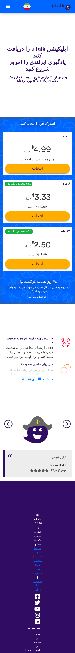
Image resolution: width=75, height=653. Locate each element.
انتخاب (37, 168)
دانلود (37, 589)
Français (29, 650)
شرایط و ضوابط (37, 296)
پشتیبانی (37, 581)
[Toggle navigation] (7, 6)
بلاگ (37, 585)
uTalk (37, 519)
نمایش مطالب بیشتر (40, 379)
